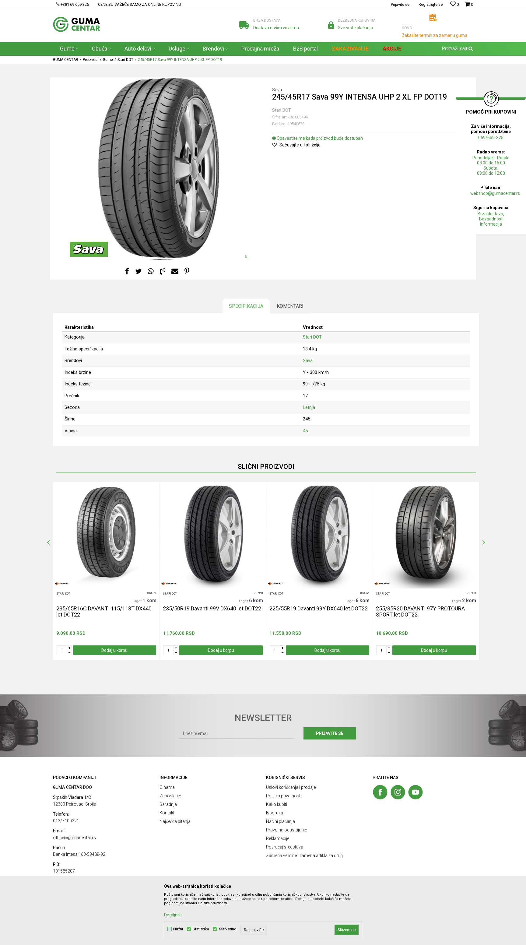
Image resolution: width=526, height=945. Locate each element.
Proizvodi (90, 60)
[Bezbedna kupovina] (331, 25)
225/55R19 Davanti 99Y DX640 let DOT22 (318, 609)
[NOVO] (433, 17)
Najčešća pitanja (175, 821)
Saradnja (168, 804)
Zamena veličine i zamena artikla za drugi (305, 855)
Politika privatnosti (283, 795)
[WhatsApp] (151, 271)
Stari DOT (125, 60)
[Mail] (174, 271)
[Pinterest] (186, 271)
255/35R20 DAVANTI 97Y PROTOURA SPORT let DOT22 (420, 612)
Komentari (290, 306)
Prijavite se (329, 733)
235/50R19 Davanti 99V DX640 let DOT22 (212, 609)
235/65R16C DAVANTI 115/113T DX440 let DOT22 (104, 612)
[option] (106, 571)
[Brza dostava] (244, 25)
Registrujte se (431, 4)
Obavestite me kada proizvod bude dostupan (319, 138)
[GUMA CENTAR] (76, 24)
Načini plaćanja (280, 821)
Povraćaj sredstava (284, 847)
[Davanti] (62, 584)
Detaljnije (173, 914)
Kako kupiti (276, 804)
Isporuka (274, 812)
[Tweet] (138, 271)
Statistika (201, 929)
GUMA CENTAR (65, 60)
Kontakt (167, 812)
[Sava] (89, 249)
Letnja (309, 407)
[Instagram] (397, 792)
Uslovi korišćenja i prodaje (291, 787)
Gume (108, 60)
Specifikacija (246, 306)
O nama (167, 787)
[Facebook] (127, 271)
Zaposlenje (170, 795)
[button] (456, 49)
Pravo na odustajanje (286, 829)
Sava (308, 360)
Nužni (178, 929)
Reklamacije (277, 838)
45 (305, 431)
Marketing (228, 929)
